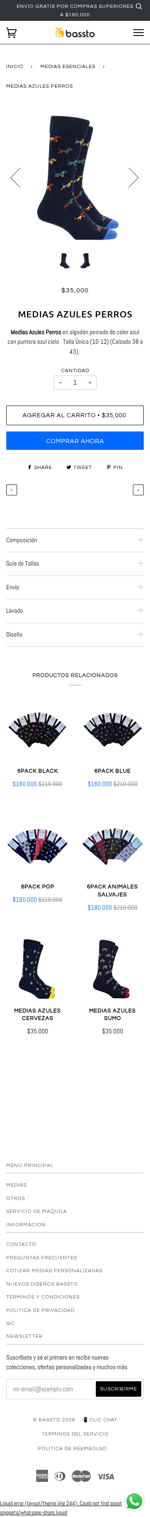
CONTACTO (21, 1244)
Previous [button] (20, 177)
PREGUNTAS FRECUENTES (41, 1257)
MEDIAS (16, 1184)
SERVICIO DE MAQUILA (36, 1211)
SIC (10, 1323)
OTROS (15, 1198)
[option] (75, 177)
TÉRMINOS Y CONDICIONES (43, 1296)
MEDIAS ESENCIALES (67, 66)
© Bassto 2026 (54, 1419)
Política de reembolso (72, 1448)
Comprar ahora (75, 441)
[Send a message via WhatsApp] (134, 1501)
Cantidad (75, 370)
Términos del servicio (75, 1433)
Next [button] (128, 177)
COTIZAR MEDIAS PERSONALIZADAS (54, 1270)
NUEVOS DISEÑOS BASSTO (42, 1283)
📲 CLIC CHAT (99, 1419)
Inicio (14, 66)
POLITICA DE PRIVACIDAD (40, 1310)
